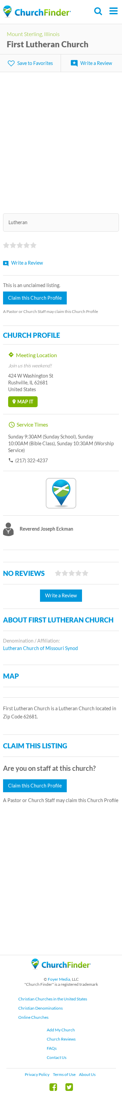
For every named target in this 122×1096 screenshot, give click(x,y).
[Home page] (37, 11)
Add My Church (61, 1029)
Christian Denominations (40, 1008)
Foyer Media (59, 979)
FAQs (52, 1048)
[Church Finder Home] (61, 972)
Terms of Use (64, 1074)
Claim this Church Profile (35, 298)
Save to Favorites (35, 63)
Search (98, 11)
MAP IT (25, 401)
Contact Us (56, 1057)
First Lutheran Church (47, 44)
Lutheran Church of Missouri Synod (40, 648)
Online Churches (33, 1017)
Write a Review (96, 63)
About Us (87, 1074)
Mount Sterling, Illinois (33, 34)
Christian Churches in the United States (52, 998)
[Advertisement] (61, 138)
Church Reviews (61, 1039)
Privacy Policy (37, 1074)
